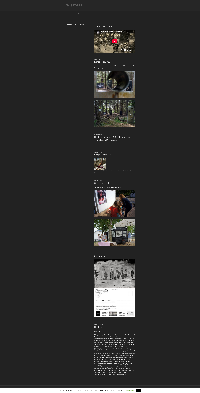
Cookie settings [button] (129, 390)
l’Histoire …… (100, 327)
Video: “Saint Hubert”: (104, 26)
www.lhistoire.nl (122, 374)
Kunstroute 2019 (102, 62)
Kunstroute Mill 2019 (104, 155)
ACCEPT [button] (138, 390)
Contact (80, 14)
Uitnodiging (99, 256)
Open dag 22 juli (101, 183)
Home (66, 14)
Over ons (73, 14)
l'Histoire (74, 5)
